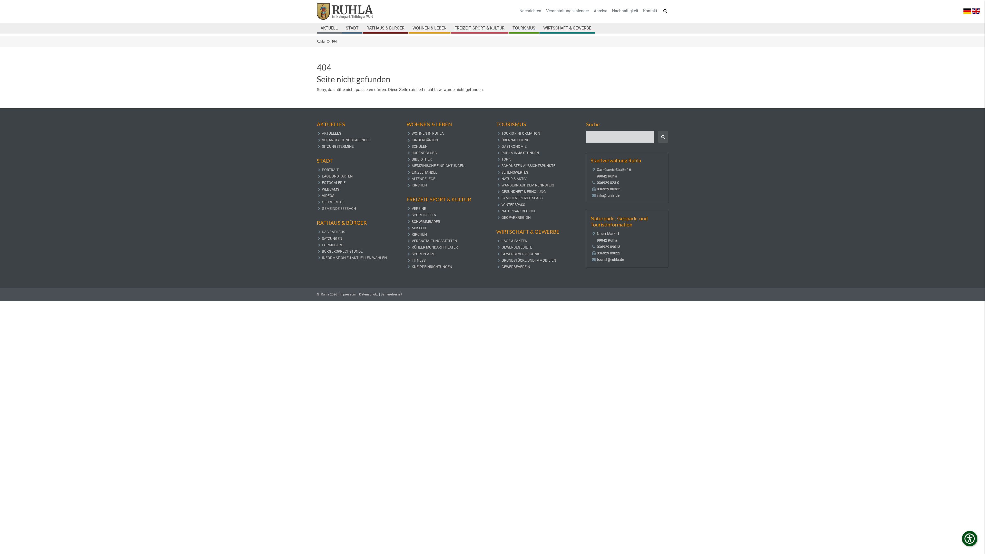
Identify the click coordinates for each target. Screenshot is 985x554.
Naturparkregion (518, 211)
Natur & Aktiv (514, 179)
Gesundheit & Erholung (523, 192)
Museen (419, 228)
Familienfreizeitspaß (522, 198)
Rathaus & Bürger (386, 28)
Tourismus (524, 28)
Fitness (419, 260)
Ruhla (321, 41)
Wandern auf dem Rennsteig (527, 185)
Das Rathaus (333, 232)
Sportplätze (423, 254)
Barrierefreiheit (391, 294)
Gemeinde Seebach (339, 208)
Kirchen (419, 185)
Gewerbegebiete (516, 247)
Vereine (419, 208)
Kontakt (650, 10)
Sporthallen (424, 215)
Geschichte (332, 202)
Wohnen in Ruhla (428, 133)
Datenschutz (368, 294)
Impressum (347, 294)
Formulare (332, 245)
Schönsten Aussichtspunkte (528, 166)
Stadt (352, 28)
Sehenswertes (514, 172)
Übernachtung (515, 140)
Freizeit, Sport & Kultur (480, 28)
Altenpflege (423, 179)
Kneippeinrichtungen (432, 267)
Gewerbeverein (515, 267)
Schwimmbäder (426, 222)
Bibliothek (422, 159)
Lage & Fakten (514, 241)
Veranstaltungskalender (567, 10)
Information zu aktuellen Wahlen (354, 258)
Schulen (420, 146)
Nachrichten (530, 10)
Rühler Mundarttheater (435, 247)
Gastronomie (514, 146)
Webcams (330, 189)
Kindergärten (425, 140)
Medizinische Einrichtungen (438, 166)
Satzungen (332, 238)
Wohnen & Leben (429, 28)
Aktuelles (331, 133)
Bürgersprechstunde (342, 251)
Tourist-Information (520, 133)
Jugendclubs (424, 153)
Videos (328, 196)
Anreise (600, 10)
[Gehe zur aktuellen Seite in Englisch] (976, 10)
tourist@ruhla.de (610, 260)
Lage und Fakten (337, 176)
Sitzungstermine (338, 146)
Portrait (330, 170)
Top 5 (506, 159)
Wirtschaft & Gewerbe (567, 28)
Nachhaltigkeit (625, 10)
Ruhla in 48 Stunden (520, 153)
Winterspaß (513, 205)
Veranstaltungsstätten (434, 241)
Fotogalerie (334, 183)
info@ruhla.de (608, 195)
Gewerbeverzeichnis (520, 254)
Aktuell (329, 28)
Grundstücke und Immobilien (528, 260)
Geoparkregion (516, 217)
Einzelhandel (424, 172)
